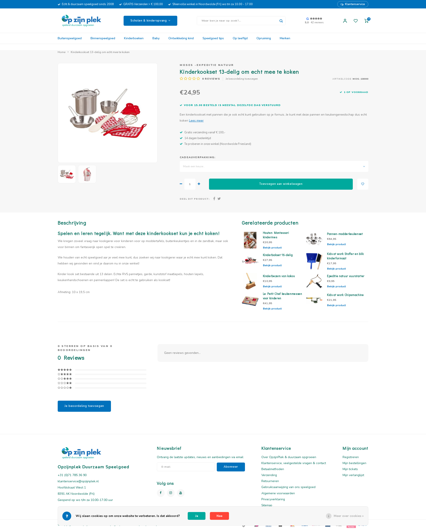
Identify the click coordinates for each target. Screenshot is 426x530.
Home (61, 52)
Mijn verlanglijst (353, 475)
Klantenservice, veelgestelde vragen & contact (293, 463)
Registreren (351, 457)
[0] (366, 20)
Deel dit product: (194, 199)
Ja (196, 516)
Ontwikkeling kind (181, 38)
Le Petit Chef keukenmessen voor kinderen (282, 296)
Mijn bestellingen (354, 463)
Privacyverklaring (273, 499)
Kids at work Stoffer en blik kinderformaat (345, 256)
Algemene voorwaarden (278, 493)
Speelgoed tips (213, 38)
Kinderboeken (134, 38)
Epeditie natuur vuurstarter (346, 276)
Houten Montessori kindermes (276, 235)
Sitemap (266, 505)
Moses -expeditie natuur (207, 65)
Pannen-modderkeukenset (345, 234)
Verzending (269, 475)
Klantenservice (355, 4)
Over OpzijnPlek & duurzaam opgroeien (288, 457)
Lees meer (196, 120)
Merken (285, 38)
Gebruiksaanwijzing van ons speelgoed (288, 487)
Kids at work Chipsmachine (345, 295)
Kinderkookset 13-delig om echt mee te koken (100, 52)
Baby (156, 38)
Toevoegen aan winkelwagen (281, 184)
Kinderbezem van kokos (279, 276)
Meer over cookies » (349, 516)
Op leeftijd (240, 38)
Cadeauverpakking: (197, 157)
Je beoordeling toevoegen (242, 79)
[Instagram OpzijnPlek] (171, 493)
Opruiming (263, 38)
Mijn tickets (350, 469)
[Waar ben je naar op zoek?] (281, 20)
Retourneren (270, 481)
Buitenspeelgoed (70, 38)
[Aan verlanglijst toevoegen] (362, 184)
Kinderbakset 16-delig (278, 255)
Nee (219, 516)
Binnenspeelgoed (103, 38)
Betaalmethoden (272, 469)
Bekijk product (272, 247)
